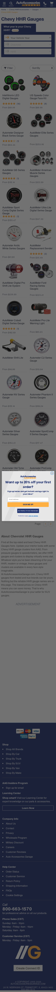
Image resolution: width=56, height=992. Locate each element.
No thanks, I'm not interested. (28, 511)
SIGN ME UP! (28, 504)
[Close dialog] (52, 473)
